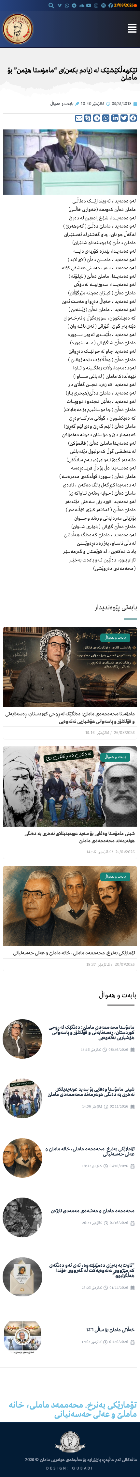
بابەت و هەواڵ (62, 104)
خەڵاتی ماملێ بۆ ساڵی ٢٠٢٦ (110, 1330)
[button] (51, 5)
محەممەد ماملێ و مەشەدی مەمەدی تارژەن (92, 1211)
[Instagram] (96, 5)
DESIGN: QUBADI (70, 1468)
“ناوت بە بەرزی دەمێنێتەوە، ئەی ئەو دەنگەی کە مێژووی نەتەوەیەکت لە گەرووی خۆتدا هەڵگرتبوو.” (91, 1270)
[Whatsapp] (67, 5)
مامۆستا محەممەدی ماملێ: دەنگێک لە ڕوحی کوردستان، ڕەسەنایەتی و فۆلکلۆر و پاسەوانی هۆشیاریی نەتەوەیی (91, 1032)
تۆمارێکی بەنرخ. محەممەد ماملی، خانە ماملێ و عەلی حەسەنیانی (74, 953)
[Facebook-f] (110, 5)
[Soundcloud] (81, 5)
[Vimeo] (59, 5)
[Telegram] (74, 5)
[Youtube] (88, 5)
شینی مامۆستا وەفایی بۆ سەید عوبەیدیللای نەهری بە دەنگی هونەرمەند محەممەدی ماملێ (91, 1092)
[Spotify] (103, 5)
